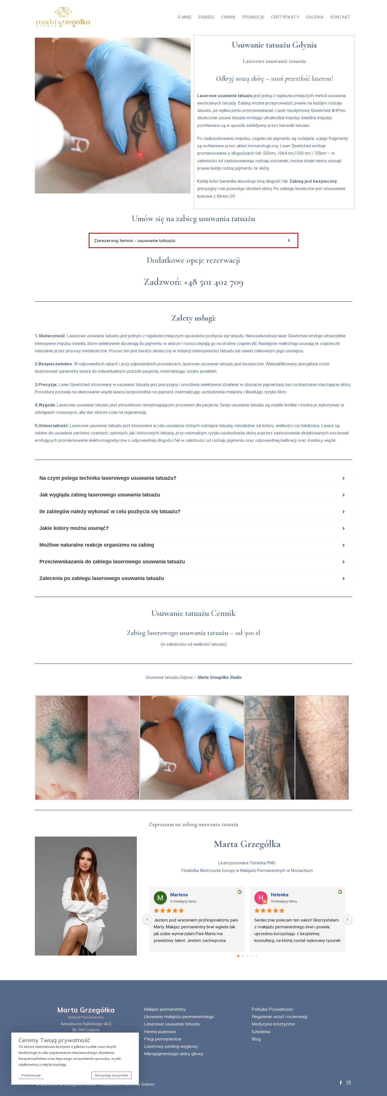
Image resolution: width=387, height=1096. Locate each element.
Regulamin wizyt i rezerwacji (279, 1016)
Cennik (228, 17)
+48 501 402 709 (213, 282)
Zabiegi (206, 17)
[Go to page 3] (251, 956)
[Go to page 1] (243, 956)
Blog (256, 1039)
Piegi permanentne (162, 1039)
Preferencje (31, 1075)
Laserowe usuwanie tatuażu (172, 1024)
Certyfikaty (285, 17)
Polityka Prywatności (272, 1009)
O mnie (185, 17)
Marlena (179, 894)
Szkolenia (261, 1031)
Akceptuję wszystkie (111, 1075)
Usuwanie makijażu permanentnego (179, 1016)
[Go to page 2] (247, 956)
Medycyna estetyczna (273, 1024)
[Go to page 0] (238, 956)
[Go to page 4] (256, 956)
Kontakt (341, 17)
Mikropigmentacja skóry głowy (173, 1053)
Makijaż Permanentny (86, 1017)
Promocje (253, 17)
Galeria (315, 17)
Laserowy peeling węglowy (171, 1046)
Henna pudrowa (160, 1031)
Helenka (279, 894)
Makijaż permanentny (165, 1009)
